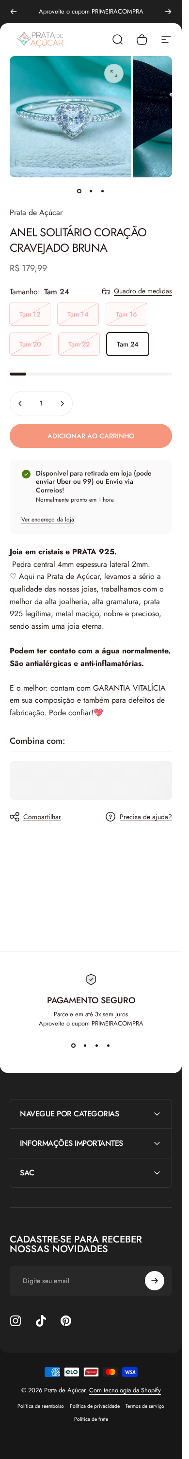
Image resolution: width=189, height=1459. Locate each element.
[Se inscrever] (154, 1280)
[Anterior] (13, 11)
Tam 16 (126, 314)
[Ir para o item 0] (79, 191)
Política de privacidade (95, 1406)
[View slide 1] (73, 1045)
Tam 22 (79, 344)
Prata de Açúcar (36, 212)
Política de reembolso (40, 1406)
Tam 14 (78, 314)
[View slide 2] (85, 1045)
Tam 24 (128, 344)
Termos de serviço (145, 1406)
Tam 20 (30, 344)
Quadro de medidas (143, 291)
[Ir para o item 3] (103, 191)
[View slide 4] (108, 1045)
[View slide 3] (97, 1045)
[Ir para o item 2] (91, 191)
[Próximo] (168, 11)
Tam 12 (29, 314)
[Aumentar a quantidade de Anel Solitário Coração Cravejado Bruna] (62, 403)
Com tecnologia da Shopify (125, 1390)
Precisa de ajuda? (146, 817)
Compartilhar (42, 817)
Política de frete (91, 1419)
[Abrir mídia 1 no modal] (114, 73)
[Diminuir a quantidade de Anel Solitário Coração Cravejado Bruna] (20, 403)
